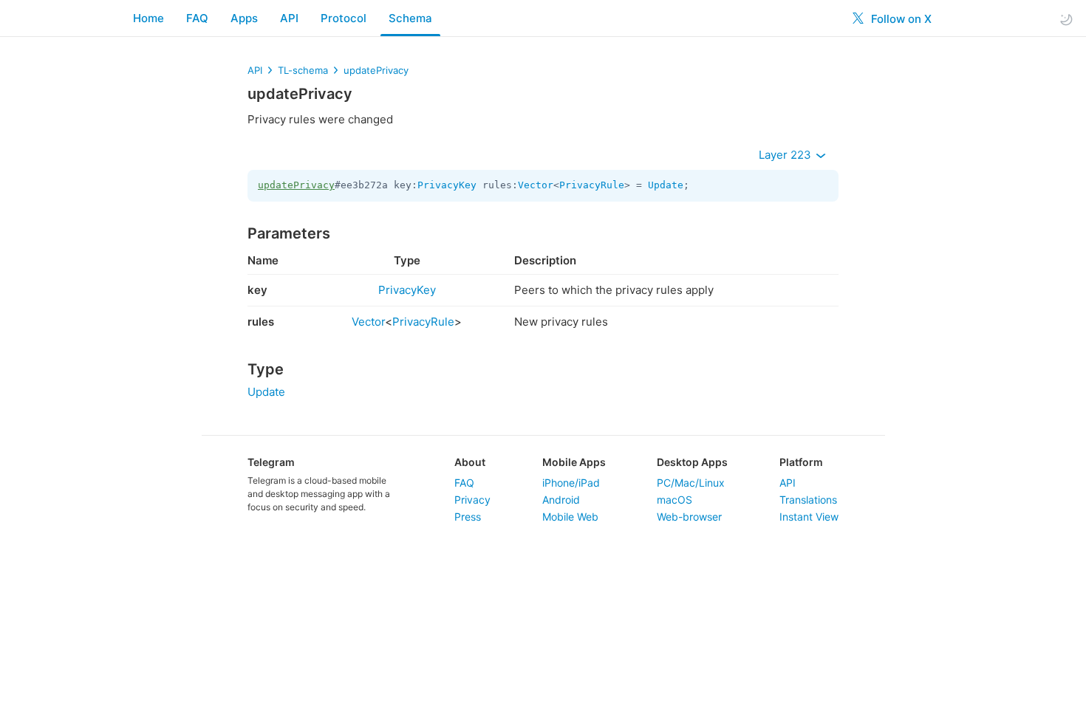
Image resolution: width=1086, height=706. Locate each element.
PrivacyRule (591, 185)
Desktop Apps (692, 462)
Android (561, 499)
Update (665, 185)
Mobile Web (570, 516)
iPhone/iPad (571, 482)
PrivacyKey (447, 185)
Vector (535, 185)
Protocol (343, 18)
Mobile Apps (574, 462)
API (289, 18)
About (469, 462)
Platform (801, 462)
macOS (674, 499)
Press (467, 516)
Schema (410, 18)
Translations (808, 499)
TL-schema (303, 70)
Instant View (809, 516)
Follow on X (900, 19)
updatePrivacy (376, 70)
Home (148, 18)
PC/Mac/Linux (691, 482)
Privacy (472, 499)
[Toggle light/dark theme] (1066, 19)
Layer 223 (786, 155)
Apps (244, 18)
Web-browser (689, 516)
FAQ (197, 18)
